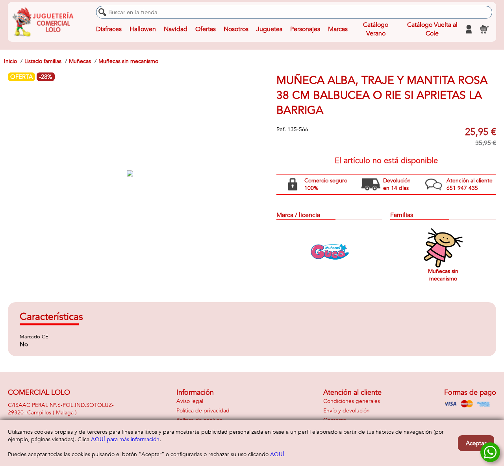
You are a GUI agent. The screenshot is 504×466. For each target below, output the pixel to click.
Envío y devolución (346, 410)
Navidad (175, 29)
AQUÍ (277, 454)
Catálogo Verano (375, 29)
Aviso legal (189, 401)
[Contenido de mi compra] (484, 29)
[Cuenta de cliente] (468, 29)
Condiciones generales (351, 401)
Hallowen (143, 29)
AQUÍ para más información (125, 439)
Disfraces (109, 29)
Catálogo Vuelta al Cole (432, 29)
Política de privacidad (203, 410)
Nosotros (236, 29)
